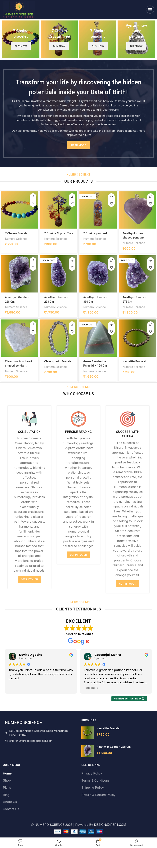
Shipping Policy (92, 787)
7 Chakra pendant (95, 233)
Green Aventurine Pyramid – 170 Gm (95, 363)
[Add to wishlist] (33, 203)
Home (7, 773)
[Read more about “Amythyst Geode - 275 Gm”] (150, 260)
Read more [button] (91, 688)
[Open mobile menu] (150, 9)
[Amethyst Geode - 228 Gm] (87, 751)
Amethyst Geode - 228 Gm (114, 747)
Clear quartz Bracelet (58, 361)
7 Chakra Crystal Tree (58, 233)
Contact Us (11, 809)
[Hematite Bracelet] (87, 732)
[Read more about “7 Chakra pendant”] (111, 196)
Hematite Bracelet (134, 361)
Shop (7, 780)
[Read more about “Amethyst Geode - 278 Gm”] (72, 260)
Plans (7, 787)
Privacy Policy (91, 773)
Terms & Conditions (95, 780)
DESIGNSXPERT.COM (110, 825)
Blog (6, 795)
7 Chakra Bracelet (17, 233)
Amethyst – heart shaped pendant (134, 235)
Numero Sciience (16, 239)
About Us (10, 802)
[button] (33, 196)
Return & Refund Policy (98, 795)
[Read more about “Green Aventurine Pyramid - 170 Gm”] (111, 324)
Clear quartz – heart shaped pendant (18, 363)
